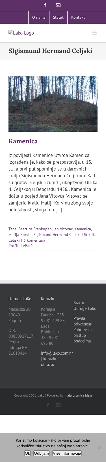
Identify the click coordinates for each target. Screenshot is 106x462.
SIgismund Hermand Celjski (57, 234)
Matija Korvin (20, 234)
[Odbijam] (99, 447)
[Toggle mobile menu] (95, 33)
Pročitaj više (19, 245)
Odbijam (41, 453)
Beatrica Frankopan (35, 228)
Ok (27, 453)
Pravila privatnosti (82, 321)
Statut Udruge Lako (84, 305)
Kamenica (23, 141)
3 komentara (34, 240)
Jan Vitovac (63, 228)
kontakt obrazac (49, 361)
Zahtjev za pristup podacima (82, 335)
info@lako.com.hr (57, 353)
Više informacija (67, 453)
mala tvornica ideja (78, 395)
